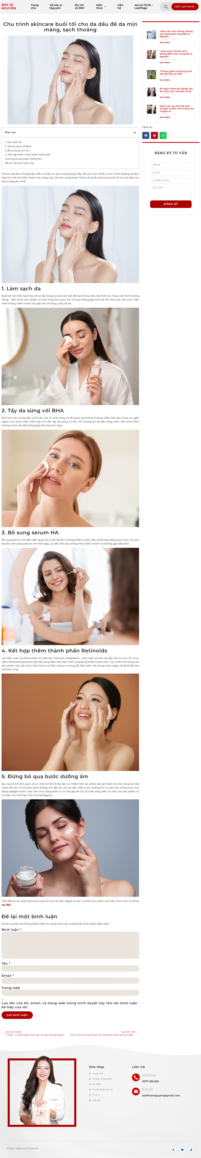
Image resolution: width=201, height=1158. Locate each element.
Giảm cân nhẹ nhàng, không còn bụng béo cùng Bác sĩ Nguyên (176, 34)
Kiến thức (99, 6)
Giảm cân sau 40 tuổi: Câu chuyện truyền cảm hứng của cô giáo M (177, 109)
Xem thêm (165, 42)
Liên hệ (120, 6)
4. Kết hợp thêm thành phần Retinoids (27, 154)
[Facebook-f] (173, 1149)
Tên (6, 963)
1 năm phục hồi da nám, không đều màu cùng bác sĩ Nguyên (176, 54)
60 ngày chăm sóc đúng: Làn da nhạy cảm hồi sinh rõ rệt (176, 90)
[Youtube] (182, 1149)
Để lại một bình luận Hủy (19, 163)
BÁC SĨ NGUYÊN (9, 6)
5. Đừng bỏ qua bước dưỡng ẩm (24, 158)
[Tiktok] (191, 1149)
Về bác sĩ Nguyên (56, 6)
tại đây (6, 904)
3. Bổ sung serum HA (17, 150)
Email (8, 975)
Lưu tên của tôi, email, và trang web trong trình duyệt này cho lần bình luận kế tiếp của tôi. (69, 1005)
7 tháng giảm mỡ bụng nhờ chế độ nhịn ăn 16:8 (176, 72)
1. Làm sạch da (13, 142)
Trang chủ (35, 6)
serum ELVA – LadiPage (143, 6)
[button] (134, 132)
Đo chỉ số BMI (79, 6)
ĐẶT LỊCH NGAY (185, 6)
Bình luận (11, 930)
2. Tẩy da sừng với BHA (18, 146)
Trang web (11, 988)
